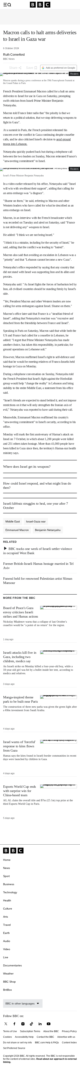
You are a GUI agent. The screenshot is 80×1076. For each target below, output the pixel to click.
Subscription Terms (30, 1031)
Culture (7, 908)
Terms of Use (10, 1031)
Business (8, 884)
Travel (7, 924)
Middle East (12, 521)
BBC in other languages (20, 1003)
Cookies (7, 1037)
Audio (6, 941)
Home (6, 859)
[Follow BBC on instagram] (23, 1024)
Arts (5, 916)
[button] (7, 5)
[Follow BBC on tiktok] (31, 1024)
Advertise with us (66, 1037)
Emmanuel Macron (17, 530)
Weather (8, 973)
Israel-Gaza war (36, 521)
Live (5, 957)
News (6, 868)
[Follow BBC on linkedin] (40, 1024)
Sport (6, 876)
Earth (6, 932)
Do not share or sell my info (17, 1042)
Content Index (69, 1042)
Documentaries (12, 965)
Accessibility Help (24, 1037)
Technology (10, 892)
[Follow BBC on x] (6, 1024)
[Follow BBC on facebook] (14, 1024)
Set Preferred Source (14, 1048)
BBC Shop (9, 981)
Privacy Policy (69, 1031)
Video (6, 949)
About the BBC (51, 1031)
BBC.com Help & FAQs (47, 1042)
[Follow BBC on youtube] (48, 1024)
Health (7, 900)
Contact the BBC (45, 1037)
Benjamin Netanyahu (48, 530)
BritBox (7, 989)
